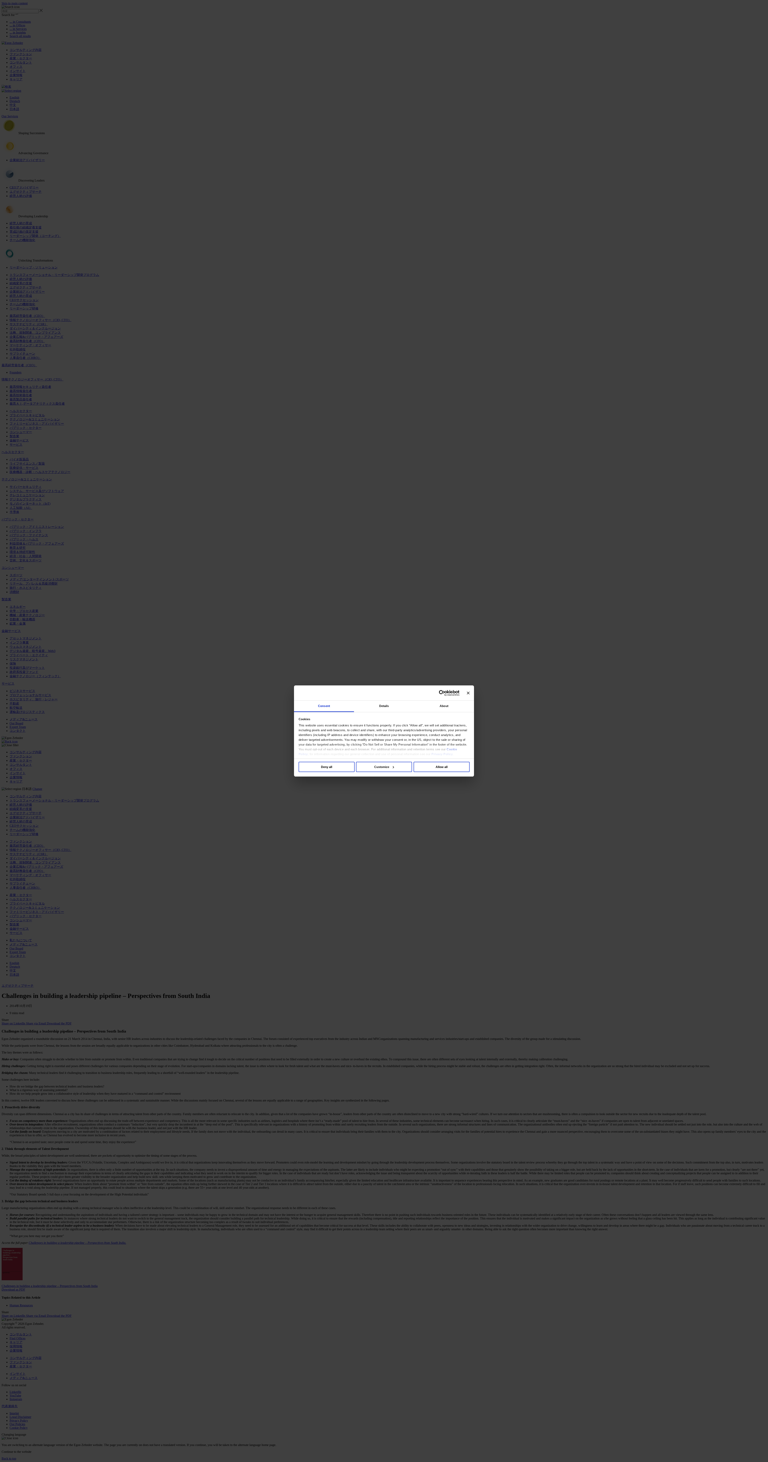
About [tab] (444, 706)
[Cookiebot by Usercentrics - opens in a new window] (441, 693)
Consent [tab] (324, 706)
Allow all (442, 767)
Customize (381, 767)
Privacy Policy (442, 754)
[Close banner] (468, 693)
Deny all (326, 767)
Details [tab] (384, 706)
